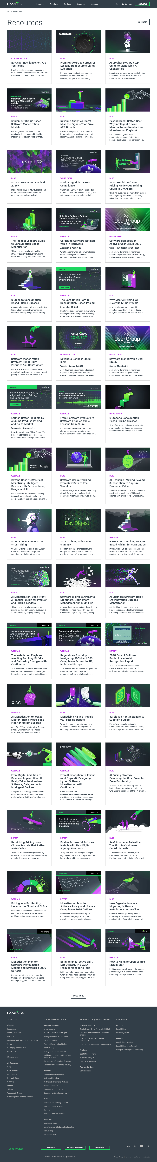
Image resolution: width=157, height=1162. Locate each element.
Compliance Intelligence (53, 1089)
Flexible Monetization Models (55, 1044)
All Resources (12, 1063)
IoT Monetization (50, 1040)
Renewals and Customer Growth (56, 1093)
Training (47, 1110)
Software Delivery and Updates (56, 1082)
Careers (10, 1044)
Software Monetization (55, 1019)
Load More (78, 995)
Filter (144, 22)
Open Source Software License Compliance (92, 1039)
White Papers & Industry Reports (20, 1096)
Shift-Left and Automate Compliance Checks (94, 1033)
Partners (10, 1036)
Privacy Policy (118, 1157)
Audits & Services (86, 1067)
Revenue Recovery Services (54, 1113)
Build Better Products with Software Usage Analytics (58, 1056)
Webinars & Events (14, 1093)
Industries (48, 1119)
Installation (121, 1019)
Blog (9, 1066)
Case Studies (12, 1070)
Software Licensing (51, 1078)
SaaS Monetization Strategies (55, 1032)
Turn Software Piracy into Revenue (57, 1061)
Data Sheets (12, 1074)
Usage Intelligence (51, 1085)
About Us (12, 1019)
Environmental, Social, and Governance (22, 1040)
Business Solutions (51, 1025)
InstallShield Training (124, 1042)
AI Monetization (50, 1029)
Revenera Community (75, 1148)
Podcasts (10, 1085)
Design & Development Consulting (129, 1049)
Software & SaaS (50, 1123)
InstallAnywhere (122, 1032)
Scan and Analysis (87, 1057)
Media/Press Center (15, 1032)
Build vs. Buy (49, 1047)
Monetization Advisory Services (56, 1102)
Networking (48, 1130)
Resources (12, 1057)
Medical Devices (50, 1134)
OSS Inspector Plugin (88, 1061)
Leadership (11, 1029)
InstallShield (121, 1029)
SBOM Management (88, 1054)
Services (47, 1098)
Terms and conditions (133, 1157)
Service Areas (85, 1070)
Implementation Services (53, 1106)
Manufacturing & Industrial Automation (59, 1127)
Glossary (10, 1081)
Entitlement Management (54, 1074)
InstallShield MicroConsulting (127, 1046)
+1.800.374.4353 (15, 1148)
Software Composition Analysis (95, 1019)
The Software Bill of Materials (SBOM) (95, 1029)
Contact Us (142, 4)
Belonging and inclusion (16, 1047)
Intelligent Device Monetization (56, 1036)
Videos (10, 1089)
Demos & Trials (13, 1078)
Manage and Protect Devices (55, 1051)
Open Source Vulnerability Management (95, 1044)
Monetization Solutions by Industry (57, 1064)
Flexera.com (99, 1148)
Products (47, 1070)
